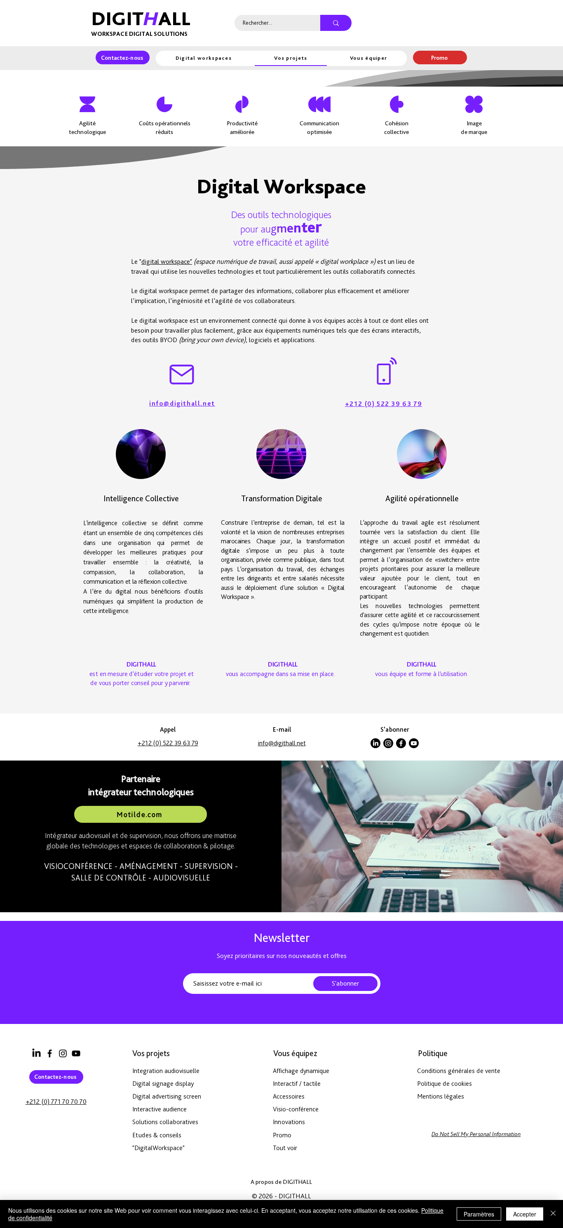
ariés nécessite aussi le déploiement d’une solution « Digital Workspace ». (283, 587)
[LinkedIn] (375, 743)
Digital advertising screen (166, 1096)
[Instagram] (388, 743)
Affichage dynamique (301, 1071)
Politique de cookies (444, 1083)
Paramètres (479, 1214)
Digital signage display (163, 1083)
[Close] (553, 1214)
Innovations (289, 1122)
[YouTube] (76, 1053)
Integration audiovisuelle (165, 1071)
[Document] (82, 1018)
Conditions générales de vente (458, 1071)
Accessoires (289, 1096)
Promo (282, 1135)
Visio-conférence (296, 1109)
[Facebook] (401, 743)
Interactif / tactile (297, 1083)
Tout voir (285, 1148)
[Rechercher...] (336, 23)
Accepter (524, 1214)
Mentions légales (440, 1096)
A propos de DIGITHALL (281, 1182)
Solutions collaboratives (165, 1122)
